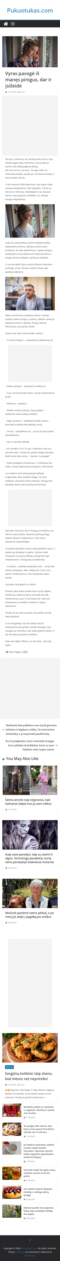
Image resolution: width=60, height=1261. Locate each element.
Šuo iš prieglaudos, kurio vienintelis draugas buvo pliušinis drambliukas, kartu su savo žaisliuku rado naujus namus (30, 745)
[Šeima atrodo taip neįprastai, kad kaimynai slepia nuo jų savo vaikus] (30, 767)
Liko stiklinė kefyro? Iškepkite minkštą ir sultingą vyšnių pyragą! (38, 1192)
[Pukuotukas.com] (5, 23)
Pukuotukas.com (30, 10)
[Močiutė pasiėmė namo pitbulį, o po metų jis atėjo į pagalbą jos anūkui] (30, 880)
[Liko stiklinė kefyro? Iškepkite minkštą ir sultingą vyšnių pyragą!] (11, 1194)
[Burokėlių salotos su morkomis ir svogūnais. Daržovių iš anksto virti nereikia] (11, 1112)
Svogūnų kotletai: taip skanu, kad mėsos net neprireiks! (29, 1076)
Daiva (22, 92)
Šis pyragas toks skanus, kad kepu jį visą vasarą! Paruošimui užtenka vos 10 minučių (39, 1129)
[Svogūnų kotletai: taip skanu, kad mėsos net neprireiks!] (30, 1048)
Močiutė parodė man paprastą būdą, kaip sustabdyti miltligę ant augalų (38, 1210)
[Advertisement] (30, 125)
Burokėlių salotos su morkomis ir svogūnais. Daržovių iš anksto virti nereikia (39, 1110)
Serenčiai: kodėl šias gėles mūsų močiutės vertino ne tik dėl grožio (39, 1173)
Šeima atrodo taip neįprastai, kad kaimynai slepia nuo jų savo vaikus (28, 802)
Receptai (9, 1067)
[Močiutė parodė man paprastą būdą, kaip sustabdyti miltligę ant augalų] (11, 1213)
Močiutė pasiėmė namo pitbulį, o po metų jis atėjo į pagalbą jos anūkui (29, 915)
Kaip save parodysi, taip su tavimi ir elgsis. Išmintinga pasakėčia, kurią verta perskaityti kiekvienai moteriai (29, 858)
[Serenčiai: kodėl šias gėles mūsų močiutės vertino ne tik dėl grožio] (11, 1175)
